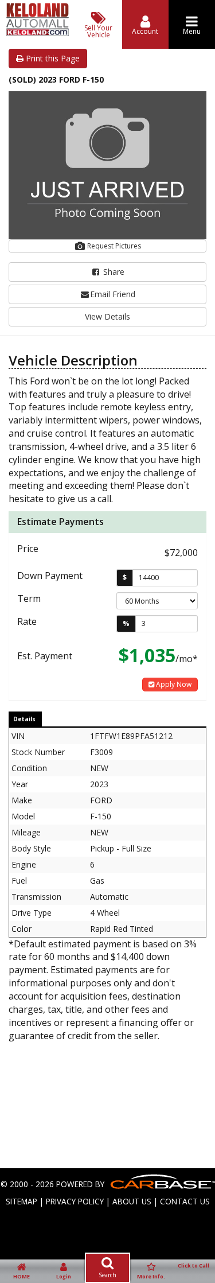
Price (27, 548)
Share (112, 271)
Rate (27, 621)
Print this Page (52, 58)
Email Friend (112, 294)
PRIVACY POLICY (75, 1201)
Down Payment (50, 575)
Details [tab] (24, 719)
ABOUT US (131, 1201)
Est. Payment (44, 656)
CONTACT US (185, 1201)
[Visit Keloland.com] (37, 32)
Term (29, 598)
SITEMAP (21, 1201)
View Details (107, 316)
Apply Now (172, 684)
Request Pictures (113, 246)
